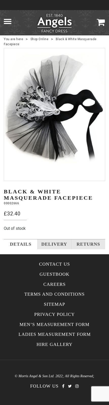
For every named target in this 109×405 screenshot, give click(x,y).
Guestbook (54, 274)
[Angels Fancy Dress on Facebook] (63, 386)
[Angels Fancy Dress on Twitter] (70, 386)
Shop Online (39, 39)
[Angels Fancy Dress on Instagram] (77, 386)
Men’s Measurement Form (54, 324)
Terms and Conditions (54, 294)
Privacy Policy (54, 314)
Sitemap (54, 304)
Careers (54, 284)
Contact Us (54, 264)
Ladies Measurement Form (55, 334)
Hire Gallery (54, 344)
